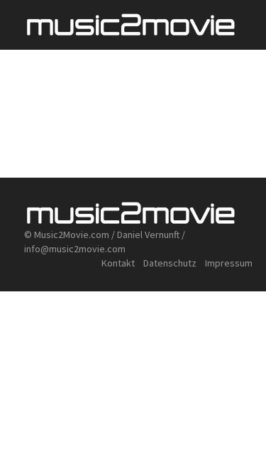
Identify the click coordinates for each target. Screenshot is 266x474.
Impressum (229, 263)
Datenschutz (171, 263)
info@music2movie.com (75, 248)
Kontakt (118, 263)
